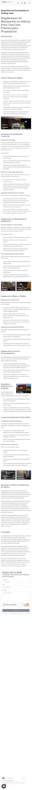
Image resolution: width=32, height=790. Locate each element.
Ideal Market (19, 387)
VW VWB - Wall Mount (21, 478)
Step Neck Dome (4, 289)
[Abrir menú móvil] (29, 2)
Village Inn (5, 124)
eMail (4, 584)
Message (4, 590)
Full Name (5, 579)
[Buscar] (18, 2)
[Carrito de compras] (22, 2)
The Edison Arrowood (6, 476)
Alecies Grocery (20, 287)
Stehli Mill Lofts (20, 476)
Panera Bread (4, 287)
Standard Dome (5, 127)
